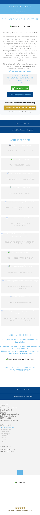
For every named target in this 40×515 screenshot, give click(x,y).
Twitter (6, 455)
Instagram (10, 460)
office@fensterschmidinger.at (9, 420)
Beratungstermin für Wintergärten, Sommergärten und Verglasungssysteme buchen (20, 79)
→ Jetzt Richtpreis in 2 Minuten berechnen (20, 108)
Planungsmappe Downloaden (20, 95)
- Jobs (2, 442)
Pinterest (6, 460)
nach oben (20, 472)
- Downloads (4, 436)
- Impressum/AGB (5, 429)
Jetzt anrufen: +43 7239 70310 (20, 6)
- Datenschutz (4, 432)
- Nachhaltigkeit (5, 434)
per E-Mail (29, 351)
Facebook (1, 455)
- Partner (3, 440)
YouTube (1, 460)
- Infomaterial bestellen (7, 427)
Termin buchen (20, 12)
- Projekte (3, 438)
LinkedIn (10, 455)
